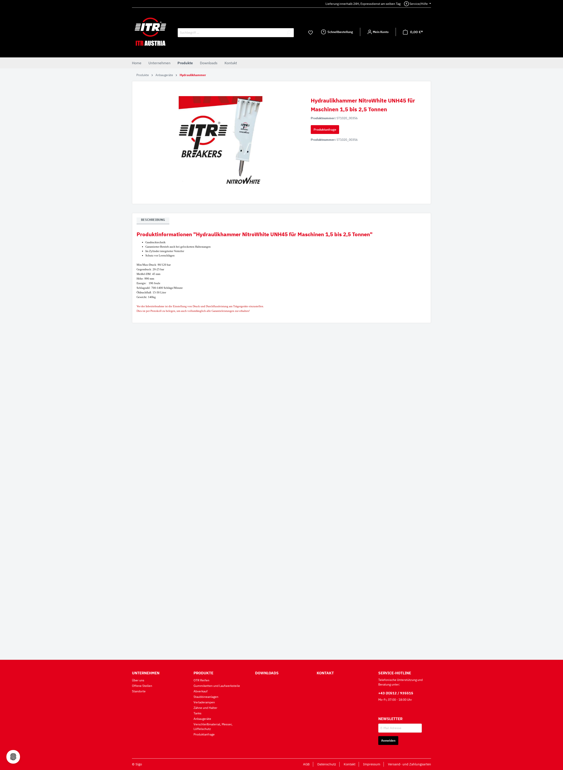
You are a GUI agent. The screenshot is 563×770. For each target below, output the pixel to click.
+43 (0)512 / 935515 (395, 693)
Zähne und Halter (205, 708)
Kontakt (325, 673)
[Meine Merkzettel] (310, 32)
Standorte (139, 691)
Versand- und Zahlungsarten (409, 764)
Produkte (203, 673)
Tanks (197, 713)
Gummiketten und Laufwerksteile (217, 686)
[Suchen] (288, 32)
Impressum (371, 764)
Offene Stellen (142, 686)
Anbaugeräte (202, 719)
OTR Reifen (201, 680)
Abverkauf (201, 691)
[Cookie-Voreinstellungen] (13, 756)
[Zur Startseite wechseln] (150, 31)
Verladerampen (204, 702)
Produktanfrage (325, 130)
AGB (306, 764)
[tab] (153, 221)
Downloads (267, 673)
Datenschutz (326, 764)
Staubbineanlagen (206, 697)
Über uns (138, 680)
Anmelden (388, 741)
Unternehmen (145, 673)
